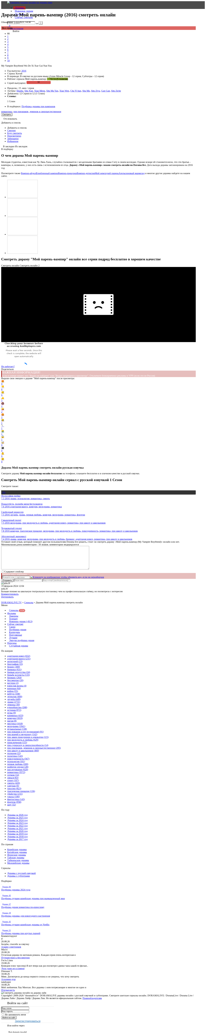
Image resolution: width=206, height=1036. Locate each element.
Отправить (7, 580)
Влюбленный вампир (47, 173)
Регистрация (16, 28)
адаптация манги (18, 658)
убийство (15, 794)
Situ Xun (28, 91)
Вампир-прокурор (67, 173)
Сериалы (28, 602)
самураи (13, 786)
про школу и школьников (23, 750)
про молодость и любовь (22, 740)
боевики (14, 669)
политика (15, 756)
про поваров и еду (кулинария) (25, 731)
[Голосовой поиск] (41, 22)
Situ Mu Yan (52, 91)
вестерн (13, 683)
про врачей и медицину (22, 734)
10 (8, 60)
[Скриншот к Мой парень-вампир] (22, 197)
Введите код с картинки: (14, 574)
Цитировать (7, 597)
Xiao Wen (64, 91)
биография (15, 664)
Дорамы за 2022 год (17, 825)
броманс (14, 677)
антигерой (14, 661)
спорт (13, 780)
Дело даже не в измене (13, 968)
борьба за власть (18, 675)
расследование (17, 769)
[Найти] (37, 23)
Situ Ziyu (95, 91)
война (12, 691)
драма (13, 702)
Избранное (12, 141)
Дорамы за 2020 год (17, 831)
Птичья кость (8, 990)
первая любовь (17, 764)
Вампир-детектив (86, 173)
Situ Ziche (116, 91)
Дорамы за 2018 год (17, 836)
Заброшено (13, 138)
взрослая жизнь (16, 685)
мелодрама (16, 726)
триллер (14, 788)
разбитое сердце (17, 767)
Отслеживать (10, 118)
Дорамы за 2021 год (17, 828)
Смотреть (6, 114)
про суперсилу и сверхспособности (27, 745)
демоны (13, 704)
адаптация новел (18, 656)
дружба (14, 699)
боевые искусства (18, 672)
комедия (15, 718)
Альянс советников (11, 947)
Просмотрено (14, 136)
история (14, 710)
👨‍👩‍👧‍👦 (2, 449)
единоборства (17, 707)
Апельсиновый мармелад (132, 173)
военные (14, 688)
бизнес (13, 667)
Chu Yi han (75, 91)
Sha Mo (86, 91)
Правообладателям (92, 998)
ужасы (13, 796)
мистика (15, 723)
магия (12, 721)
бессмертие (15, 680)
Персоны (12, 643)
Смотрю (11, 130)
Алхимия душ (8, 979)
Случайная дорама (18, 645)
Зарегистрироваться (27, 1020)
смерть (13, 783)
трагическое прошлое (21, 791)
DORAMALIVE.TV (11, 602)
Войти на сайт (8, 1017)
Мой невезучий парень (107, 173)
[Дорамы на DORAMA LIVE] (29, 2)
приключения (17, 742)
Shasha (19, 91)
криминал (15, 715)
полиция (14, 753)
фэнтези (14, 802)
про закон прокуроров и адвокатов (28, 737)
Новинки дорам (24, 10)
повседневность (18, 758)
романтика (6, 111)
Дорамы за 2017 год (17, 839)
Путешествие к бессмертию (15, 957)
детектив (14, 696)
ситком (13, 775)
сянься (12, 777)
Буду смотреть (14, 133)
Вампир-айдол (28, 173)
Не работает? (8, 366)
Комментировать (10, 594)
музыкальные (17, 729)
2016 (23, 71)
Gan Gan (105, 91)
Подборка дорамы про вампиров (38, 106)
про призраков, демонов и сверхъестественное (37, 111)
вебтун (13, 694)
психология (16, 761)
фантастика (16, 799)
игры (11, 712)
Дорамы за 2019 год (17, 834)
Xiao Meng (39, 91)
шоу (11, 804)
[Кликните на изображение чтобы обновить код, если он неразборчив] (67, 577)
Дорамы (19, 7)
